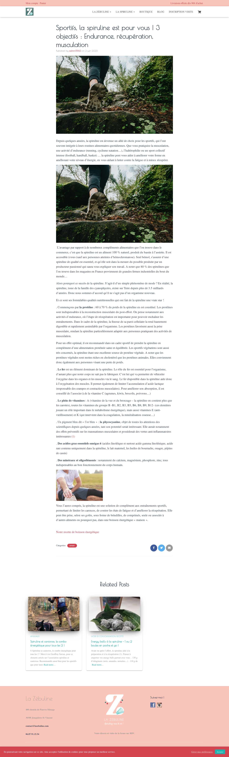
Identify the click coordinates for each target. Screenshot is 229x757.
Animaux (34, 636)
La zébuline (101, 11)
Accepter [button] (220, 752)
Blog (160, 11)
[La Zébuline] (29, 12)
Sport (72, 546)
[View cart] (199, 11)
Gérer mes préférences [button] (202, 751)
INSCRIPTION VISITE (181, 11)
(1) (73, 436)
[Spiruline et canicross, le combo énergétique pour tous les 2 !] (53, 613)
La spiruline (124, 11)
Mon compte (32, 3)
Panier (43, 3)
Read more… (49, 664)
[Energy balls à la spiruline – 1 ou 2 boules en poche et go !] (114, 613)
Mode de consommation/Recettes (107, 636)
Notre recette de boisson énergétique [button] (77, 532)
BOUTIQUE (146, 11)
